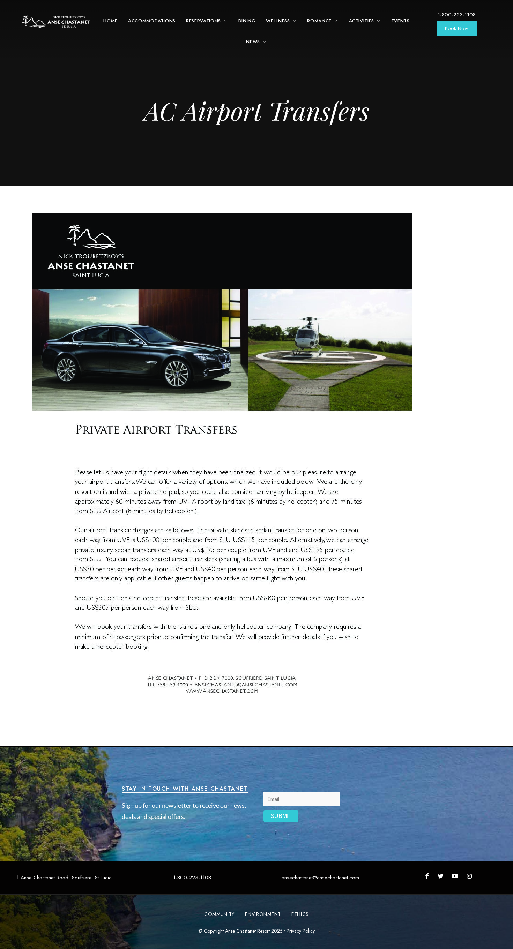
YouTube (455, 876)
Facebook (427, 876)
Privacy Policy (301, 930)
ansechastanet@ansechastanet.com (320, 877)
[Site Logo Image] (56, 22)
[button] (457, 28)
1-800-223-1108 (457, 14)
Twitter (440, 876)
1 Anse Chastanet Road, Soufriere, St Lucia (64, 877)
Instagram (469, 876)
